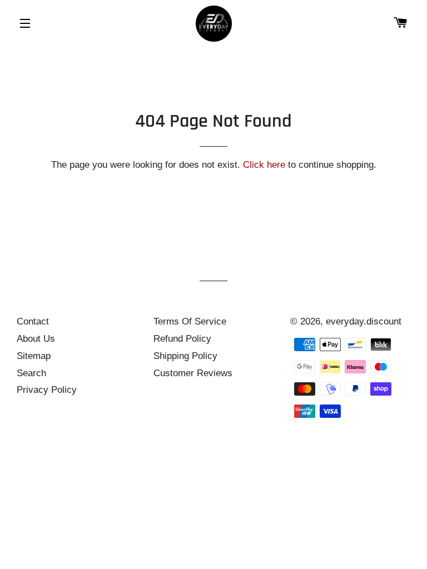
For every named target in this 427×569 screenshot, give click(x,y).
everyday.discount (363, 321)
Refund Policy (182, 338)
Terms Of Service (189, 321)
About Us (36, 338)
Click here (264, 164)
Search (31, 373)
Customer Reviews (192, 373)
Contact (33, 321)
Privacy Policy (47, 390)
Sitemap (34, 356)
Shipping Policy (185, 356)
